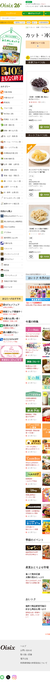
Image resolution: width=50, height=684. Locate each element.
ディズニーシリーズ (11, 254)
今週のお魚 (7, 243)
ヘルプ (23, 646)
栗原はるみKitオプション (13, 216)
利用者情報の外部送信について (33, 663)
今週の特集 (7, 92)
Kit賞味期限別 (43, 22)
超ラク (34, 22)
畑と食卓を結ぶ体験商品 (12, 221)
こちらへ (43, 4)
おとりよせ (7, 287)
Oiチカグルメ (9, 259)
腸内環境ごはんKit (10, 238)
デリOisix (7, 232)
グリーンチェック (10, 275)
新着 (28, 22)
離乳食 (6, 265)
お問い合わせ (26, 650)
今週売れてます (19, 22)
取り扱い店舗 (26, 654)
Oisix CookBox (9, 227)
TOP (27, 27)
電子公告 (24, 659)
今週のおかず (8, 98)
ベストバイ (7, 249)
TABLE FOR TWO (10, 281)
